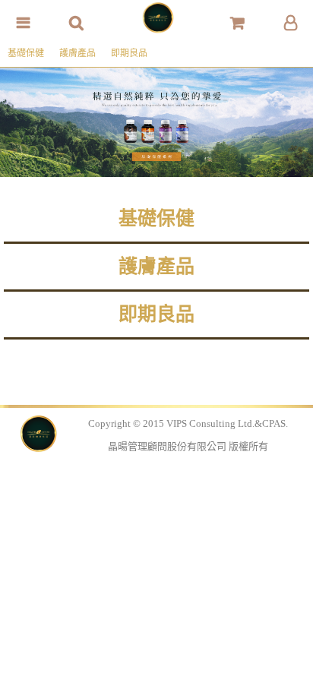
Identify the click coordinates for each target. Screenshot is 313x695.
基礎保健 (26, 53)
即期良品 (129, 53)
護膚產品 (77, 53)
